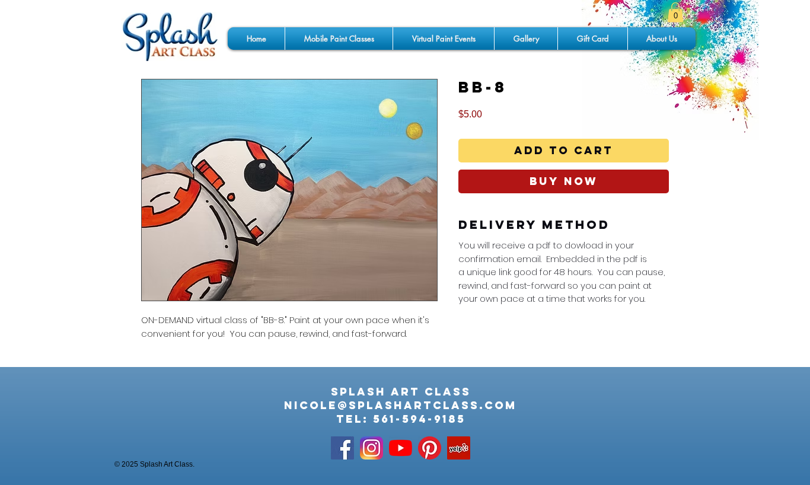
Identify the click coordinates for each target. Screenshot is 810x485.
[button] (675, 12)
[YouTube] (400, 448)
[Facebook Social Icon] (342, 448)
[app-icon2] (371, 448)
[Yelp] (458, 448)
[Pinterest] (429, 448)
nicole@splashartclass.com (400, 405)
